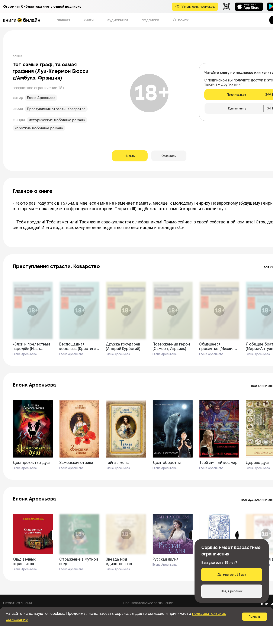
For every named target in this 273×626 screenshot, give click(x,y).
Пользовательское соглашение (148, 603)
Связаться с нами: (17, 603)
